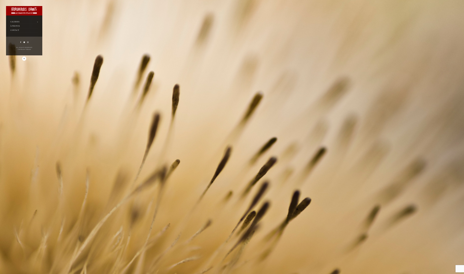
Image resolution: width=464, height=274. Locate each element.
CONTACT (14, 30)
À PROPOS (15, 26)
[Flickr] (24, 42)
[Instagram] (28, 42)
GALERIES (14, 22)
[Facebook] (20, 42)
